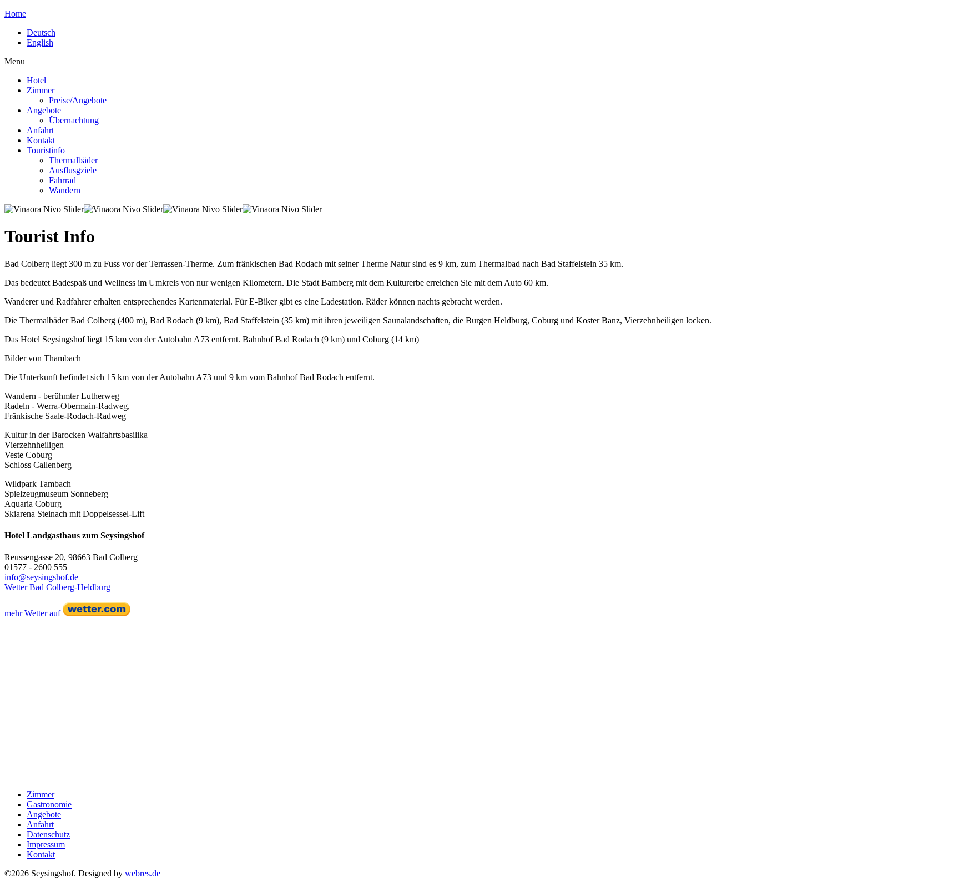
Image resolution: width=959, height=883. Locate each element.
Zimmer (40, 90)
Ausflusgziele (73, 170)
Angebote (44, 110)
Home (15, 13)
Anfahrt (40, 130)
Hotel (36, 80)
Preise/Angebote (78, 100)
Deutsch (41, 32)
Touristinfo (46, 150)
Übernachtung (74, 120)
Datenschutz (48, 834)
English (40, 42)
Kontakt (41, 140)
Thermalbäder (73, 160)
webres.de (142, 873)
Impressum (46, 844)
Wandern (64, 190)
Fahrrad (62, 180)
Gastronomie (49, 804)
